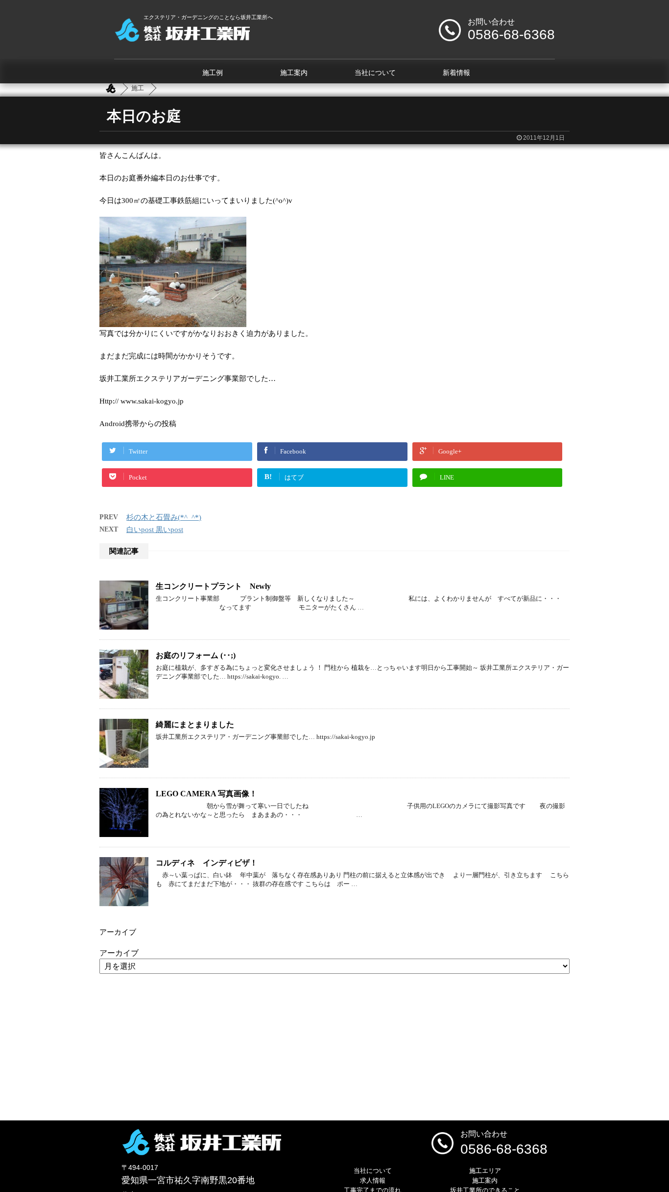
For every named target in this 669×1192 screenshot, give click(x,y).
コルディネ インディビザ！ (207, 863)
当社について (375, 72)
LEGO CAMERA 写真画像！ (206, 793)
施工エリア (485, 1170)
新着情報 (456, 72)
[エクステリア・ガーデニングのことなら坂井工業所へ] (182, 38)
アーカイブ (119, 953)
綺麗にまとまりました (195, 724)
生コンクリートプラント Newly (213, 586)
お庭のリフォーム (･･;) (196, 655)
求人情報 (372, 1180)
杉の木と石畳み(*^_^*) (163, 517)
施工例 (212, 72)
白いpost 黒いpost (154, 529)
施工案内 (294, 72)
